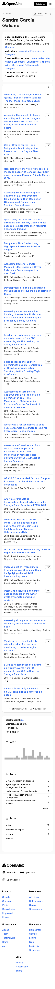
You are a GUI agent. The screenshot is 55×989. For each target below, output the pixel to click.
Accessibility (22, 966)
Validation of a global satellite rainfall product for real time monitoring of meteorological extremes (21, 646)
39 (22, 720)
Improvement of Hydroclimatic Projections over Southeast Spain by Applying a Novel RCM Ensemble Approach (22, 572)
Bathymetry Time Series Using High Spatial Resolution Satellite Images (22, 246)
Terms (19, 970)
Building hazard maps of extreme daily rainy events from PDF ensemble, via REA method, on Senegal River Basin (23, 340)
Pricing (5, 905)
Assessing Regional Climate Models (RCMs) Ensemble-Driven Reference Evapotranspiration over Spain (23, 268)
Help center (35, 929)
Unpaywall (7, 913)
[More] (48, 87)
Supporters (34, 950)
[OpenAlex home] (12, 4)
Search (6, 897)
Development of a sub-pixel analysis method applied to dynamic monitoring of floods (27, 290)
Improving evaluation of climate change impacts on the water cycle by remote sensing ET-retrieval (22, 595)
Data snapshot (36, 901)
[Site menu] (50, 4)
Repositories (8, 909)
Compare (7, 901)
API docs (34, 897)
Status (32, 905)
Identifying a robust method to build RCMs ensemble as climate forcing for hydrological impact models (25, 427)
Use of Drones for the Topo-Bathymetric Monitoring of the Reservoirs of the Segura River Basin (21, 150)
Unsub (5, 917)
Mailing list (34, 946)
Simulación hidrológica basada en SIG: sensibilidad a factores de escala (23, 691)
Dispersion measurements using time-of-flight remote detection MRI (27, 551)
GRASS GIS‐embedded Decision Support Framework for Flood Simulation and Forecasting (27, 481)
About (5, 929)
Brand (5, 942)
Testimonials (8, 937)
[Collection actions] (50, 13)
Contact (33, 933)
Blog (31, 942)
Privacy (20, 962)
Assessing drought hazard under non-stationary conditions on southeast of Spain (25, 623)
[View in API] (46, 13)
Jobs (4, 946)
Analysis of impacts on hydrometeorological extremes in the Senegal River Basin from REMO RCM (25, 502)
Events (32, 937)
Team (5, 933)
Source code (35, 909)
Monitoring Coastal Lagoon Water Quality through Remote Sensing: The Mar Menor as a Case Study (23, 97)
